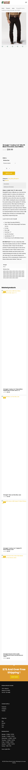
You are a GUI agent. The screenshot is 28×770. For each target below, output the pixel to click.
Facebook (4, 706)
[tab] (14, 183)
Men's (12, 178)
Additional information (9, 187)
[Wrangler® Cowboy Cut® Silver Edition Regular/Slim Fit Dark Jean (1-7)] (14, 338)
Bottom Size (6, 160)
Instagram (4, 708)
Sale (3, 727)
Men (3, 721)
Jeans (13, 8)
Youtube (3, 710)
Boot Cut (7, 180)
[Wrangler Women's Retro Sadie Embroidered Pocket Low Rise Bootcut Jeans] (14, 603)
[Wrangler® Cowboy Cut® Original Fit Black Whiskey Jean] (14, 523)
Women (3, 723)
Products (8, 8)
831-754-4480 (7, 692)
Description (6, 184)
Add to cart (9, 173)
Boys (3, 725)
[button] (26, 2)
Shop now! (14, 677)
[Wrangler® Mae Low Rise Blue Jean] (14, 444)
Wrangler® (16, 178)
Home (3, 8)
